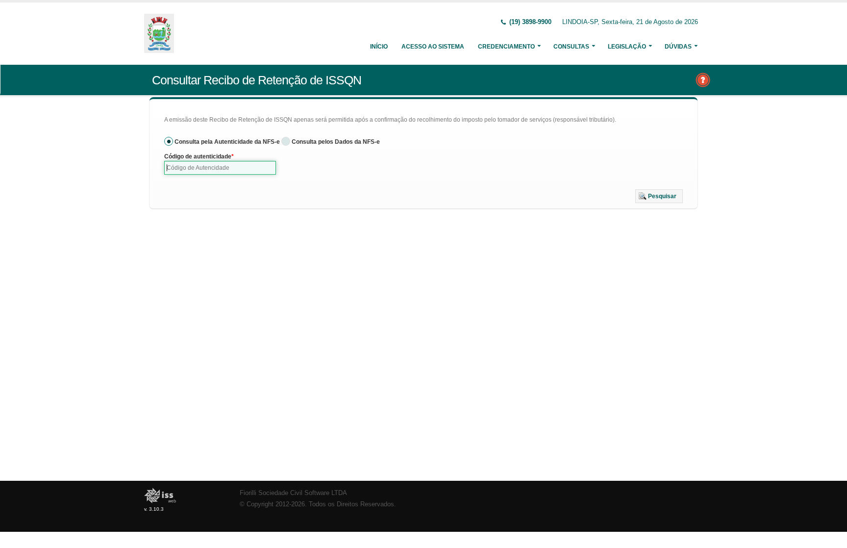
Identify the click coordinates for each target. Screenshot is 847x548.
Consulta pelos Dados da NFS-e (336, 141)
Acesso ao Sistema (432, 46)
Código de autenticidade (197, 156)
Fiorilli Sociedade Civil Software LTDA (293, 493)
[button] (659, 196)
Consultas (571, 46)
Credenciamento (506, 46)
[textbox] (220, 168)
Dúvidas (678, 46)
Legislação (627, 46)
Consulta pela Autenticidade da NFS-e (227, 141)
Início (379, 46)
